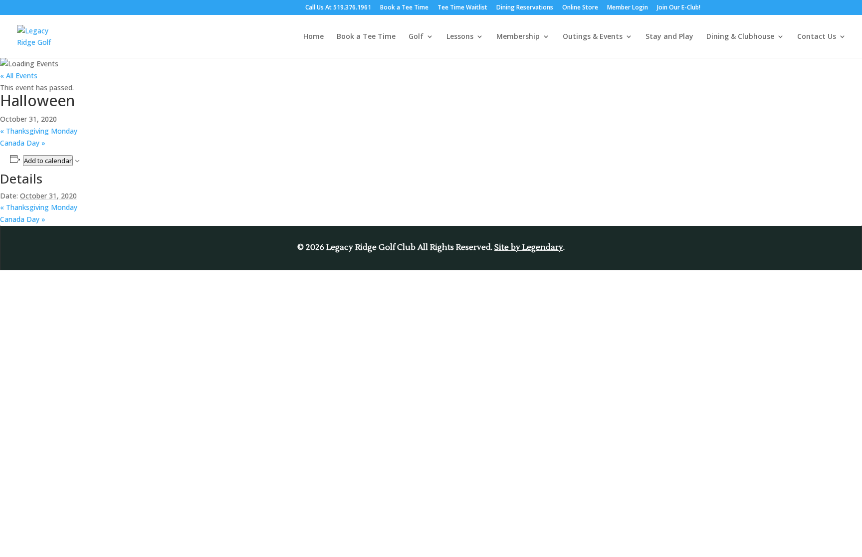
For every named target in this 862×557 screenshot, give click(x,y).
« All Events (18, 75)
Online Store (580, 7)
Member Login (627, 7)
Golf (416, 37)
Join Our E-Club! (678, 7)
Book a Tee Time (404, 7)
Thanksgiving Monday (38, 131)
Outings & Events (593, 37)
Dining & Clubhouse (740, 37)
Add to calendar (48, 160)
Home (313, 37)
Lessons (459, 37)
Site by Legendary (528, 247)
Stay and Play (669, 37)
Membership (518, 37)
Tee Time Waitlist (462, 7)
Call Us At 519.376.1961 (338, 7)
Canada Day (22, 143)
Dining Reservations (524, 7)
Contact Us (816, 37)
